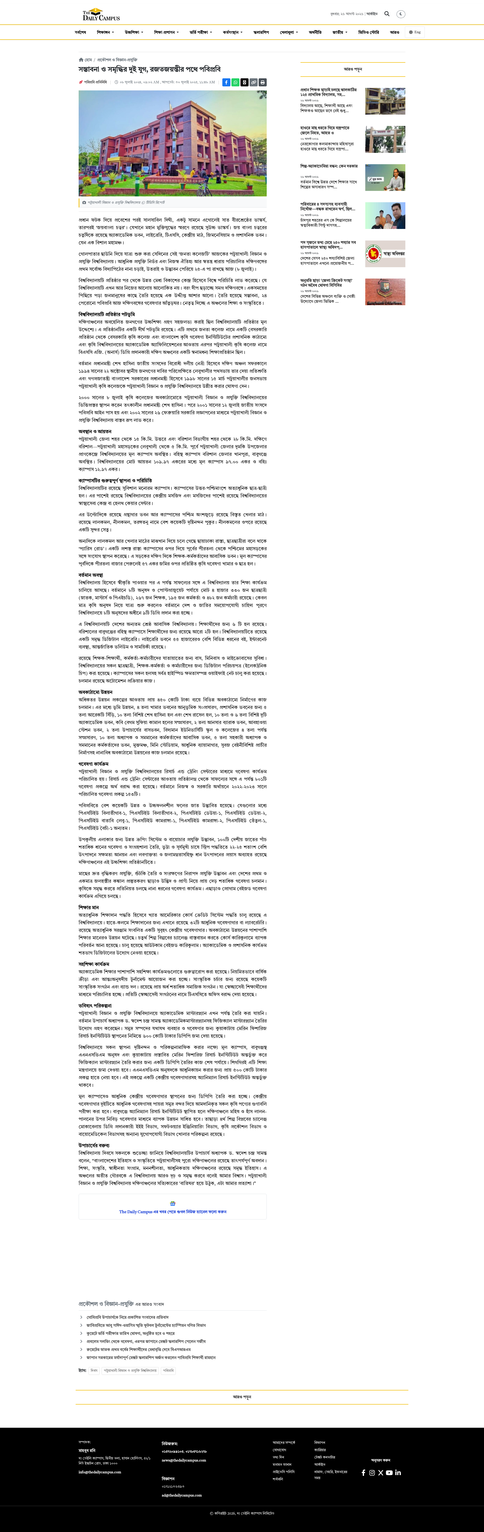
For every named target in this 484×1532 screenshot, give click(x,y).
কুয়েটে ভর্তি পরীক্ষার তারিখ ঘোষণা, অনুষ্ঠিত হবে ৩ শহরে (130, 1334)
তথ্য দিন (278, 1457)
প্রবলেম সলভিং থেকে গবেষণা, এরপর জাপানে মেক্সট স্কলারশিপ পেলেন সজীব (146, 1342)
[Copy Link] (254, 82)
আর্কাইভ (372, 14)
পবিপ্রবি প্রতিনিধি (95, 82)
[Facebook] (226, 82)
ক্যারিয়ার (320, 1450)
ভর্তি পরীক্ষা (199, 33)
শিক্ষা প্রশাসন (165, 33)
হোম (88, 60)
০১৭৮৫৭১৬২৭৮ (196, 1451)
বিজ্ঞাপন (319, 1443)
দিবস (94, 1371)
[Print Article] (263, 82)
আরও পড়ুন (353, 69)
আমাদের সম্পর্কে (284, 1443)
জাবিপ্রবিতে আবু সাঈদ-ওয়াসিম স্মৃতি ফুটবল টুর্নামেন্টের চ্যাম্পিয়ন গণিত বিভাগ (146, 1326)
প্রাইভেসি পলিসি (283, 1472)
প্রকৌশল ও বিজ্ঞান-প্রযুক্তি (117, 60)
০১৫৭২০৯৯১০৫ (173, 1451)
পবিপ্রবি (168, 1371)
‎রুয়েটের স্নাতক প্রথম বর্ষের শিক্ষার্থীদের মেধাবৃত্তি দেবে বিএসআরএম (138, 1350)
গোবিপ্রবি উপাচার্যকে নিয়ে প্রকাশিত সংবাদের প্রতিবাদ (127, 1318)
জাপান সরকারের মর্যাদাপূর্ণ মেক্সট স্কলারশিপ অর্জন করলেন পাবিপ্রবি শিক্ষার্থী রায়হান (151, 1358)
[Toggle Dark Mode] (401, 14)
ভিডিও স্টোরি (368, 33)
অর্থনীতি (315, 33)
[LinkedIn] (398, 1473)
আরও (394, 33)
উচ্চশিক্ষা (132, 33)
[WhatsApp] (235, 82)
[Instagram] (372, 1473)
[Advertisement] (173, 1259)
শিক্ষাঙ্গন (104, 33)
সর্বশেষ (80, 33)
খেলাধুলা (287, 33)
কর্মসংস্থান (231, 33)
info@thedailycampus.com (100, 1472)
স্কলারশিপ (261, 33)
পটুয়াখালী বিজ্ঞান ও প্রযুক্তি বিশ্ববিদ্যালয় (130, 1371)
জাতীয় (338, 33)
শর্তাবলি (278, 1479)
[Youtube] (389, 1473)
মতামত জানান (282, 1465)
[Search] (387, 14)
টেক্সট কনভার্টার (324, 1457)
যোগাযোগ (279, 1450)
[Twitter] (244, 82)
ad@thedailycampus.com (182, 1495)
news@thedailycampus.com (184, 1460)
